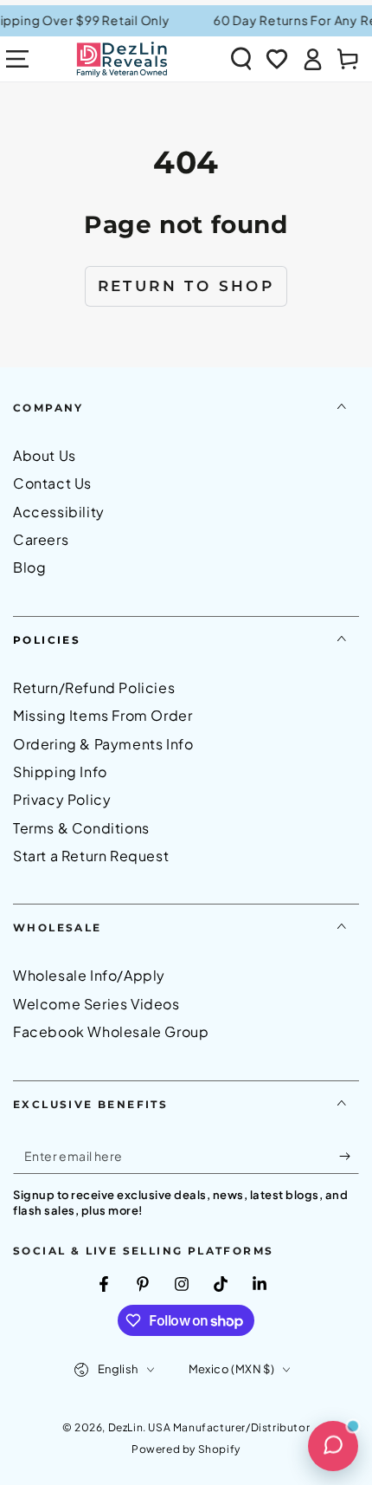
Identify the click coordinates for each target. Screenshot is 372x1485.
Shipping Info (60, 771)
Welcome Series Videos (96, 1004)
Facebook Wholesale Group (110, 1031)
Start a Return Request (91, 855)
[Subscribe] (349, 1157)
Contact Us (52, 483)
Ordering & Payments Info (103, 744)
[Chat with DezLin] (333, 1446)
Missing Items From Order (102, 715)
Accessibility (59, 512)
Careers (40, 539)
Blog (29, 567)
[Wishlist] (277, 59)
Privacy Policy (62, 799)
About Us (44, 455)
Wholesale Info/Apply (89, 975)
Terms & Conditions (81, 828)
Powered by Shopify (186, 1449)
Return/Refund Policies (94, 687)
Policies (46, 639)
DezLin (126, 1427)
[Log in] (312, 59)
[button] (241, 59)
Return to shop (186, 286)
